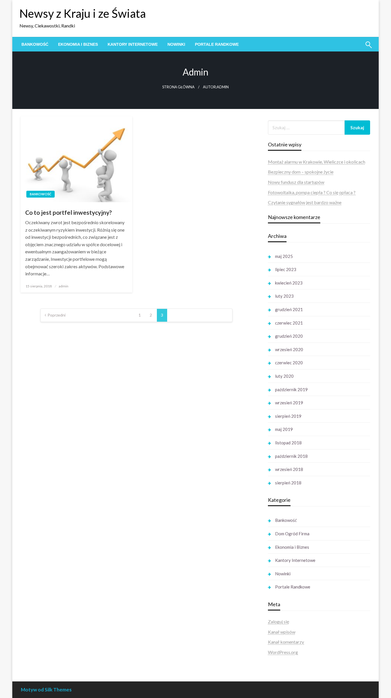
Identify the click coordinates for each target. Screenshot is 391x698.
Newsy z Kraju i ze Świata (82, 13)
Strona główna (178, 87)
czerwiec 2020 (289, 362)
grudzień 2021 (289, 309)
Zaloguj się (278, 621)
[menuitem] (35, 44)
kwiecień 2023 (289, 282)
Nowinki (176, 44)
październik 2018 (291, 456)
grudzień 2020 (289, 336)
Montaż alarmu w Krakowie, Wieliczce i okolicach (316, 161)
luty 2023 (284, 296)
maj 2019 (284, 429)
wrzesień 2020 (289, 349)
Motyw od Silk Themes (46, 690)
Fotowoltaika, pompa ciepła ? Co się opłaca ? (312, 192)
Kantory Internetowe (133, 44)
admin (63, 286)
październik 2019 (291, 389)
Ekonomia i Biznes (78, 44)
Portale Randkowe (217, 44)
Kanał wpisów (281, 632)
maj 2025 (284, 256)
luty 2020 (284, 376)
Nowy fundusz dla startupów (296, 182)
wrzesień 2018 (289, 469)
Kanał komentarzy (286, 642)
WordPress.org (283, 652)
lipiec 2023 (285, 269)
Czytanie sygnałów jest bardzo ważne (304, 202)
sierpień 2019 (288, 416)
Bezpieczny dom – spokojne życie (300, 171)
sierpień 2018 (288, 482)
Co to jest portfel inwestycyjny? (68, 212)
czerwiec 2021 (289, 322)
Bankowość (34, 44)
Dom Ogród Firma (292, 533)
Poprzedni (57, 315)
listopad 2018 (288, 442)
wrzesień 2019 (289, 402)
